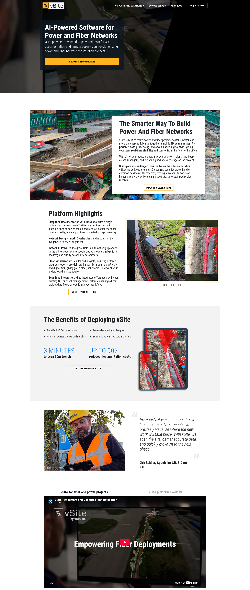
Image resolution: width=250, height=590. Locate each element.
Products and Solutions (128, 5)
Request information (82, 61)
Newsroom (176, 5)
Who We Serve (156, 5)
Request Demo (197, 5)
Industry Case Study (158, 187)
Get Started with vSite (88, 368)
